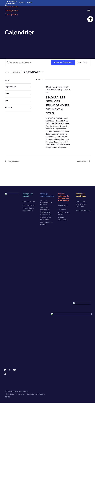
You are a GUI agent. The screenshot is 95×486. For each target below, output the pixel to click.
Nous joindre (20, 394)
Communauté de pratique (46, 223)
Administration (10, 394)
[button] (90, 19)
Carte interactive (29, 205)
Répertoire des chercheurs (81, 205)
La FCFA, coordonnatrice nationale (46, 202)
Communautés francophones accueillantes (45, 217)
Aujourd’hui (16, 72)
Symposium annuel (83, 210)
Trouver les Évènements (62, 62)
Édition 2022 (62, 206)
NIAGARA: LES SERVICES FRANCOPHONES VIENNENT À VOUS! (58, 105)
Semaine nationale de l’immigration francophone (63, 197)
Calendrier (62, 210)
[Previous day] (5, 72)
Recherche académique (81, 195)
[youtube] (14, 369)
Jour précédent (14, 161)
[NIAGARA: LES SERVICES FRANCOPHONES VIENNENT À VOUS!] (83, 88)
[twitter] (5, 369)
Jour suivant (82, 161)
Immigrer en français (28, 195)
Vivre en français (29, 201)
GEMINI (7, 397)
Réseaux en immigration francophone (45, 209)
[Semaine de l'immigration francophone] (16, 10)
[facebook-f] (9, 369)
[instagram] (5, 373)
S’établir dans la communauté (28, 209)
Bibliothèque (80, 201)
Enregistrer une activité (64, 213)
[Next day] (8, 72)
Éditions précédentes (62, 218)
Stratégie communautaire (47, 195)
